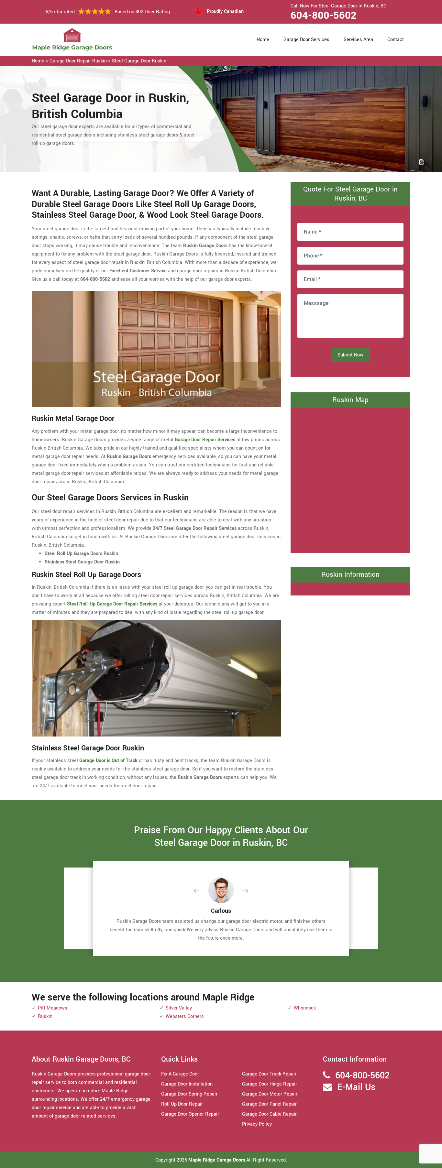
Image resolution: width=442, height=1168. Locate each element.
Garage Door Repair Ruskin (78, 61)
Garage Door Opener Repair (190, 1114)
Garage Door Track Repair (269, 1074)
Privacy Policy (257, 1124)
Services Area (358, 39)
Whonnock (305, 1008)
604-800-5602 (324, 15)
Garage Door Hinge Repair (269, 1084)
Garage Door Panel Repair (269, 1104)
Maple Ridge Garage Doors (216, 1160)
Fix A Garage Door (180, 1074)
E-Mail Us (356, 1087)
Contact (395, 39)
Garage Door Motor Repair (269, 1094)
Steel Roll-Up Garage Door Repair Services (112, 604)
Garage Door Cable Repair (269, 1114)
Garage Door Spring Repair (189, 1094)
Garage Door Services (306, 39)
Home (263, 39)
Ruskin (45, 1016)
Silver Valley (179, 1008)
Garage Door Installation (187, 1084)
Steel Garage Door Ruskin (139, 61)
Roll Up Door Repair (182, 1104)
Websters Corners (185, 1016)
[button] (201, 891)
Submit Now (350, 355)
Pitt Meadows (52, 1008)
